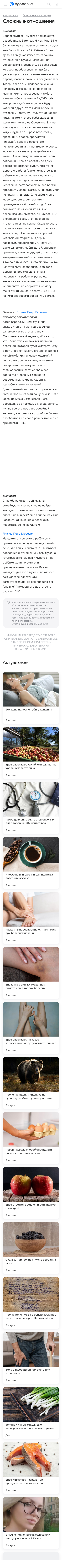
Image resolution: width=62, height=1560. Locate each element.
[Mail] (12, 4)
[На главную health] (23, 4)
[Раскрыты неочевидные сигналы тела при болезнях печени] (31, 918)
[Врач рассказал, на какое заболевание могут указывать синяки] (31, 1028)
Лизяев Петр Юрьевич (32, 312)
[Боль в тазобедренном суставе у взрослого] (31, 1358)
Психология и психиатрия (37, 15)
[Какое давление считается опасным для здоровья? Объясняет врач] (31, 808)
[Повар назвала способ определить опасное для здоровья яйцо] (31, 1138)
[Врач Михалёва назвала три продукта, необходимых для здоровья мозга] (31, 1468)
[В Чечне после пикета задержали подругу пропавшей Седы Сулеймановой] (31, 1523)
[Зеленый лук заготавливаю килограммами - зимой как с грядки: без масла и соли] (31, 1413)
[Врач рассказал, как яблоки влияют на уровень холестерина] (31, 753)
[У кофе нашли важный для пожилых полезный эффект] (31, 863)
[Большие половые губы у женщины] (31, 698)
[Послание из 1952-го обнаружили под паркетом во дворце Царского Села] (31, 1303)
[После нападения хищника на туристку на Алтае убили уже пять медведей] (31, 1083)
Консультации (10, 15)
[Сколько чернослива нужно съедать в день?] (31, 1248)
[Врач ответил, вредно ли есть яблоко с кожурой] (31, 1193)
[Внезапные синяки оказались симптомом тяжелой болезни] (31, 973)
